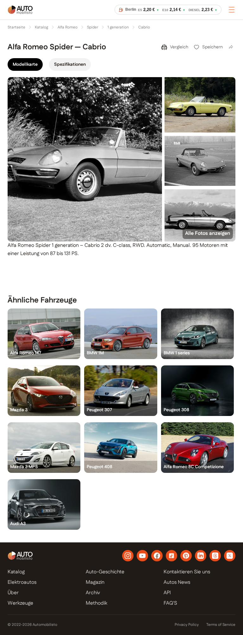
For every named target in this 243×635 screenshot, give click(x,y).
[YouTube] (142, 555)
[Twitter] (229, 555)
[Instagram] (128, 555)
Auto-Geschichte (105, 572)
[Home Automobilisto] (20, 13)
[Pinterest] (186, 555)
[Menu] (231, 9)
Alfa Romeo (68, 27)
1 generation (118, 27)
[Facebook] (157, 555)
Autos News (177, 582)
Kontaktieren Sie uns (187, 572)
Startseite (16, 27)
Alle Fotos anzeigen (207, 233)
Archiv (93, 592)
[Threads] (215, 555)
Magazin (95, 582)
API (167, 592)
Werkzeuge (20, 603)
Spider (92, 27)
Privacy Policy (187, 624)
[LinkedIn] (200, 555)
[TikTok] (171, 555)
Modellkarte (25, 64)
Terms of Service (220, 624)
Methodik (96, 603)
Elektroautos (22, 582)
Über (13, 592)
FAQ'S (170, 603)
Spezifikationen (70, 64)
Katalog (41, 27)
